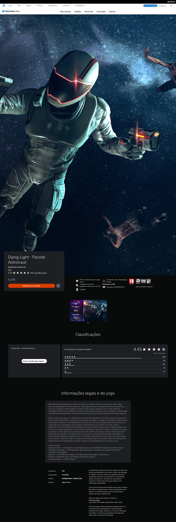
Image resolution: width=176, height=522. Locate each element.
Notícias (66, 5)
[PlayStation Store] (12, 11)
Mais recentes (65, 12)
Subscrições (101, 12)
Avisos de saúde (94, 500)
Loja (10, 5)
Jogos (28, 5)
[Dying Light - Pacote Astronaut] (88, 310)
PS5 (19, 5)
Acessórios (52, 5)
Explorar (112, 12)
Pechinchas (88, 12)
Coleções (77, 12)
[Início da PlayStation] (4, 6)
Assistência (79, 5)
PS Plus (39, 5)
